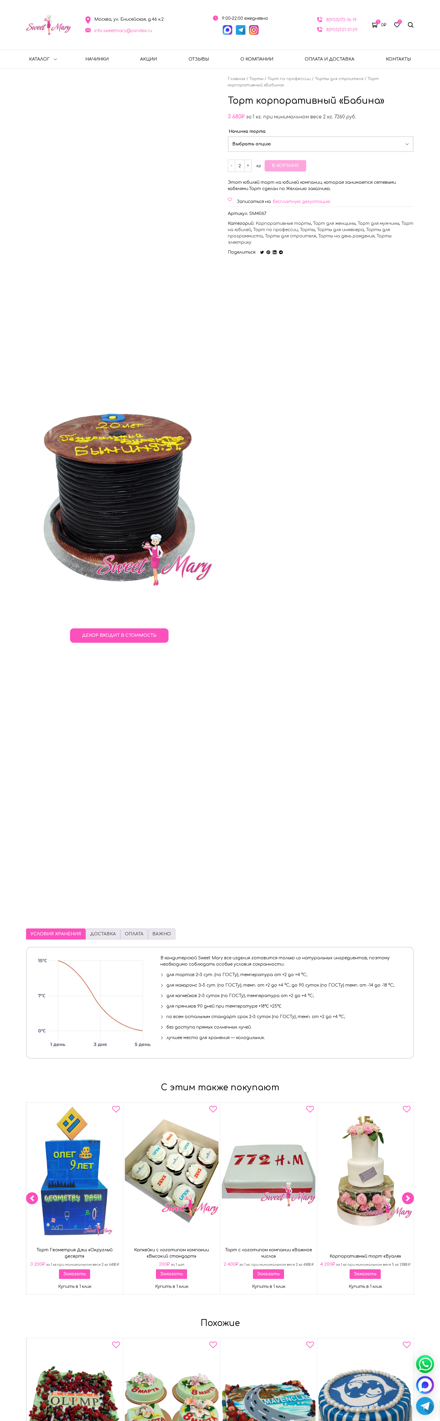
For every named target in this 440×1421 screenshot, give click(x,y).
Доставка (103, 934)
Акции (148, 59)
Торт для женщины (334, 223)
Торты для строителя (339, 79)
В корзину (285, 165)
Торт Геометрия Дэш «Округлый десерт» (75, 1253)
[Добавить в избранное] (116, 1110)
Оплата (134, 934)
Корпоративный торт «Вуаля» (365, 1256)
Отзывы (199, 59)
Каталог (39, 59)
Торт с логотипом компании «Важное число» (268, 1253)
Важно (161, 934)
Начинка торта (247, 131)
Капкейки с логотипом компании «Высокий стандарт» (171, 1253)
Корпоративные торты (283, 223)
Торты (256, 79)
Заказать (74, 1274)
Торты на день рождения (346, 236)
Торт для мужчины (378, 223)
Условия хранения (56, 934)
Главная (236, 79)
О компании (256, 59)
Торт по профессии (289, 79)
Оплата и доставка (329, 59)
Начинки (97, 59)
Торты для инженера (340, 230)
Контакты (398, 59)
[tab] (56, 934)
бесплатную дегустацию (301, 201)
